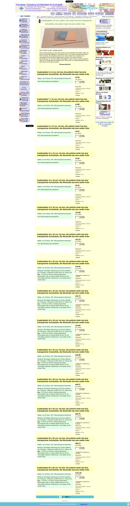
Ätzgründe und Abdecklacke (105, 78)
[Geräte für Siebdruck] (24, 67)
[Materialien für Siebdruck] (24, 73)
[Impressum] (91, 14)
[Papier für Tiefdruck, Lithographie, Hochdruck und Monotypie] (24, 78)
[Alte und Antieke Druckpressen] (24, 99)
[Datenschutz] (67, 14)
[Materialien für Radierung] (24, 26)
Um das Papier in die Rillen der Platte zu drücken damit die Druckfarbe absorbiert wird (105, 74)
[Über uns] (59, 14)
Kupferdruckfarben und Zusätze (103, 48)
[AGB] (74, 14)
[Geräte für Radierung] (24, 20)
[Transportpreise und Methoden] (109, 14)
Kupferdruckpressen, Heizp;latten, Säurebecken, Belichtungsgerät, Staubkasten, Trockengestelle (104, 27)
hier (38, 274)
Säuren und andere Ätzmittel (102, 93)
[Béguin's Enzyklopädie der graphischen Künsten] (24, 115)
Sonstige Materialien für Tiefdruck (103, 102)
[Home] (53, 14)
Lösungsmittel (100, 85)
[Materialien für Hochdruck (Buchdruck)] (24, 47)
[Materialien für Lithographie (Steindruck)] (24, 36)
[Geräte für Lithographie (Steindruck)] (24, 31)
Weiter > (67, 497)
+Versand (77, 95)
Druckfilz (98, 66)
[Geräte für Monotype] (24, 57)
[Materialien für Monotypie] (24, 62)
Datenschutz (83, 504)
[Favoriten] (99, 14)
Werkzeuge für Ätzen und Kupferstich (104, 58)
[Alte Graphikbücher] (24, 120)
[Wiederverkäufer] (24, 109)
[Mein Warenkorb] (82, 14)
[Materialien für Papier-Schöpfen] (24, 52)
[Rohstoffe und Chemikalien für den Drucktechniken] (24, 83)
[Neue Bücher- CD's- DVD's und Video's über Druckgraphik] (24, 94)
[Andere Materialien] (24, 88)
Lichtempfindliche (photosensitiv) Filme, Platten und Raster (102, 33)
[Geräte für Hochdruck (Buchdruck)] (24, 41)
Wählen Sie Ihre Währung (108, 16)
